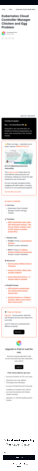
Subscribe (19, 457)
